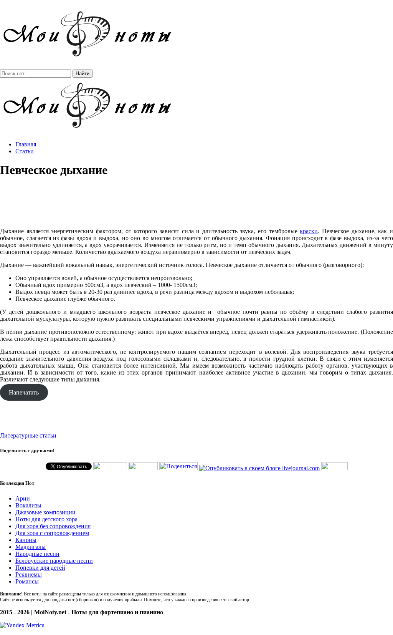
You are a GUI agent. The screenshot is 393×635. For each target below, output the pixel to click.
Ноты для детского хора (46, 519)
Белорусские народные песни (54, 560)
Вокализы (28, 505)
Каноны (25, 540)
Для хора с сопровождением (52, 533)
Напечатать (24, 392)
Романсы (27, 581)
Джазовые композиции (45, 512)
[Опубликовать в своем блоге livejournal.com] (259, 468)
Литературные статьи (28, 435)
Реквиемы (28, 574)
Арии (22, 498)
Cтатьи (24, 151)
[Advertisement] (196, 203)
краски (309, 231)
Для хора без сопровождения (53, 526)
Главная (25, 144)
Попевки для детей (40, 567)
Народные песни (37, 553)
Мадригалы (30, 547)
